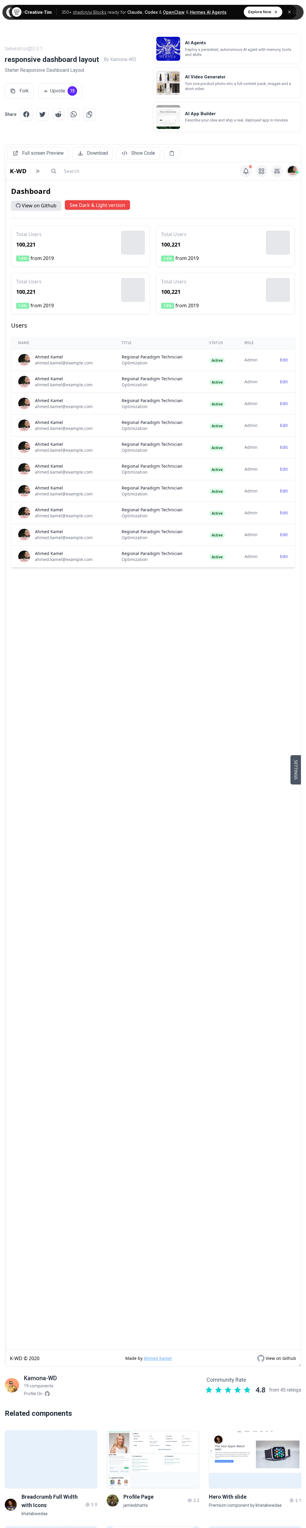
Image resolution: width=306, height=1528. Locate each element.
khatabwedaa (35, 1513)
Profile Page (138, 1497)
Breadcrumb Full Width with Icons (50, 1501)
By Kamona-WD (120, 59)
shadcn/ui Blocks (89, 12)
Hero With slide (228, 1497)
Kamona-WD (40, 1378)
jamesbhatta (135, 1505)
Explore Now (259, 11)
